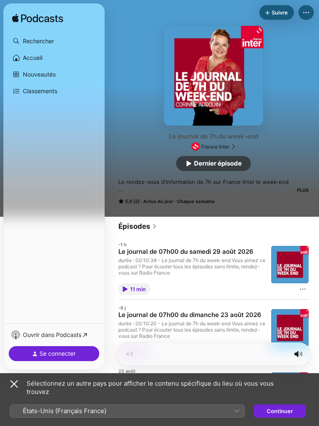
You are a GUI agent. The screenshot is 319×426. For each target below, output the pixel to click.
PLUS (303, 190)
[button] (54, 41)
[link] (137, 226)
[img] (37, 19)
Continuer (280, 411)
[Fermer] (14, 384)
